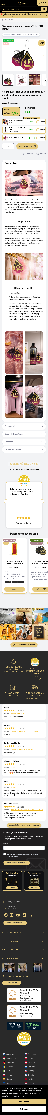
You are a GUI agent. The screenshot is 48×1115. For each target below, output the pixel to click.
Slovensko (10, 1054)
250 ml (14, 582)
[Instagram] (11, 915)
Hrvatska (31, 1067)
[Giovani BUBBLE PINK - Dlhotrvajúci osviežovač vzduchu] (34, 396)
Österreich (32, 1062)
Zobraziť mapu (11, 983)
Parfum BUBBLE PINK (16, 138)
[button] (42, 501)
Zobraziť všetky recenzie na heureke (24, 469)
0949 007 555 (13, 907)
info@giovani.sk (14, 902)
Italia (8, 1071)
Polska (30, 1058)
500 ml (21, 582)
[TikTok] (24, 915)
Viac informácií (19, 1096)
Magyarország (11, 1058)
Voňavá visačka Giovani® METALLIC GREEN (27, 810)
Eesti (8, 1083)
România (9, 1067)
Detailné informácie (10, 103)
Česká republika (33, 1054)
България (10, 1075)
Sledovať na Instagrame (26, 645)
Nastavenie (24, 1101)
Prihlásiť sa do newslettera (16, 863)
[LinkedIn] (30, 915)
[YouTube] (17, 915)
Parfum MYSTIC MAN (18, 713)
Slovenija (31, 1071)
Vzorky (13, 767)
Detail (14, 589)
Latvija (30, 1079)
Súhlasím (24, 1109)
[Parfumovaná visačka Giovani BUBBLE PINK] (14, 352)
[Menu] (3, 3)
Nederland (32, 1083)
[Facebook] (5, 915)
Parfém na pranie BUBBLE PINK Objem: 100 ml (17, 129)
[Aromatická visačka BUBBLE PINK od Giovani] (34, 352)
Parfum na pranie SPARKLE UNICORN (24, 731)
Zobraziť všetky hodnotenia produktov (24, 825)
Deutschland (10, 1062)
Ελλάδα (31, 1075)
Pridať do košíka (25, 146)
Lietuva (9, 1079)
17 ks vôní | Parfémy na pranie (16, 121)
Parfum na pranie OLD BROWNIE (22, 749)
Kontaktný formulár (15, 923)
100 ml (8, 582)
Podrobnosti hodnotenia (31, 34)
